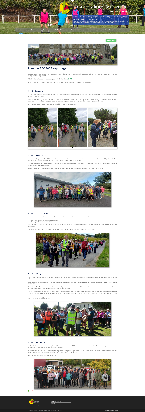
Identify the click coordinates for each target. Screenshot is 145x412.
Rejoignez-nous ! (100, 30)
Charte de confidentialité (56, 401)
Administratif (107, 410)
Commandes (112, 410)
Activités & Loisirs (59, 30)
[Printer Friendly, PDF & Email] (31, 391)
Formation (116, 410)
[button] (30, 127)
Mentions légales (54, 399)
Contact (111, 30)
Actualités (34, 30)
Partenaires (75, 30)
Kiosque (86, 30)
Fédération (45, 30)
